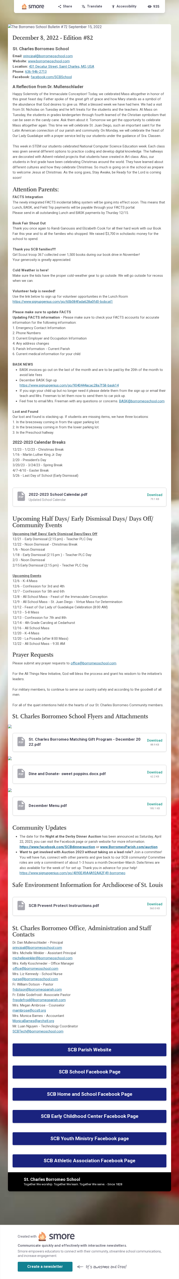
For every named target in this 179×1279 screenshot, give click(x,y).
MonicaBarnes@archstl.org (33, 1021)
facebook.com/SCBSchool (51, 77)
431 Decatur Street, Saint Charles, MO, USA (61, 66)
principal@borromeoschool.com (48, 56)
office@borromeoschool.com (93, 663)
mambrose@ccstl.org (29, 1010)
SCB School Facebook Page (89, 1072)
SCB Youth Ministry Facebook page (89, 1138)
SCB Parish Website (89, 1050)
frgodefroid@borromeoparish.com (39, 1000)
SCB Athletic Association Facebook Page (89, 1160)
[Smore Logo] (33, 6)
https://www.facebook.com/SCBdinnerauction (57, 847)
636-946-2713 (36, 72)
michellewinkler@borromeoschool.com (42, 958)
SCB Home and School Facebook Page (89, 1094)
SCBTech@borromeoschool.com (38, 1031)
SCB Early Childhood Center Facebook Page (89, 1116)
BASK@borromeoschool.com (142, 401)
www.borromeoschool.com (49, 61)
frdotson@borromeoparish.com (37, 989)
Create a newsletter (45, 1266)
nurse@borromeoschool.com (35, 979)
